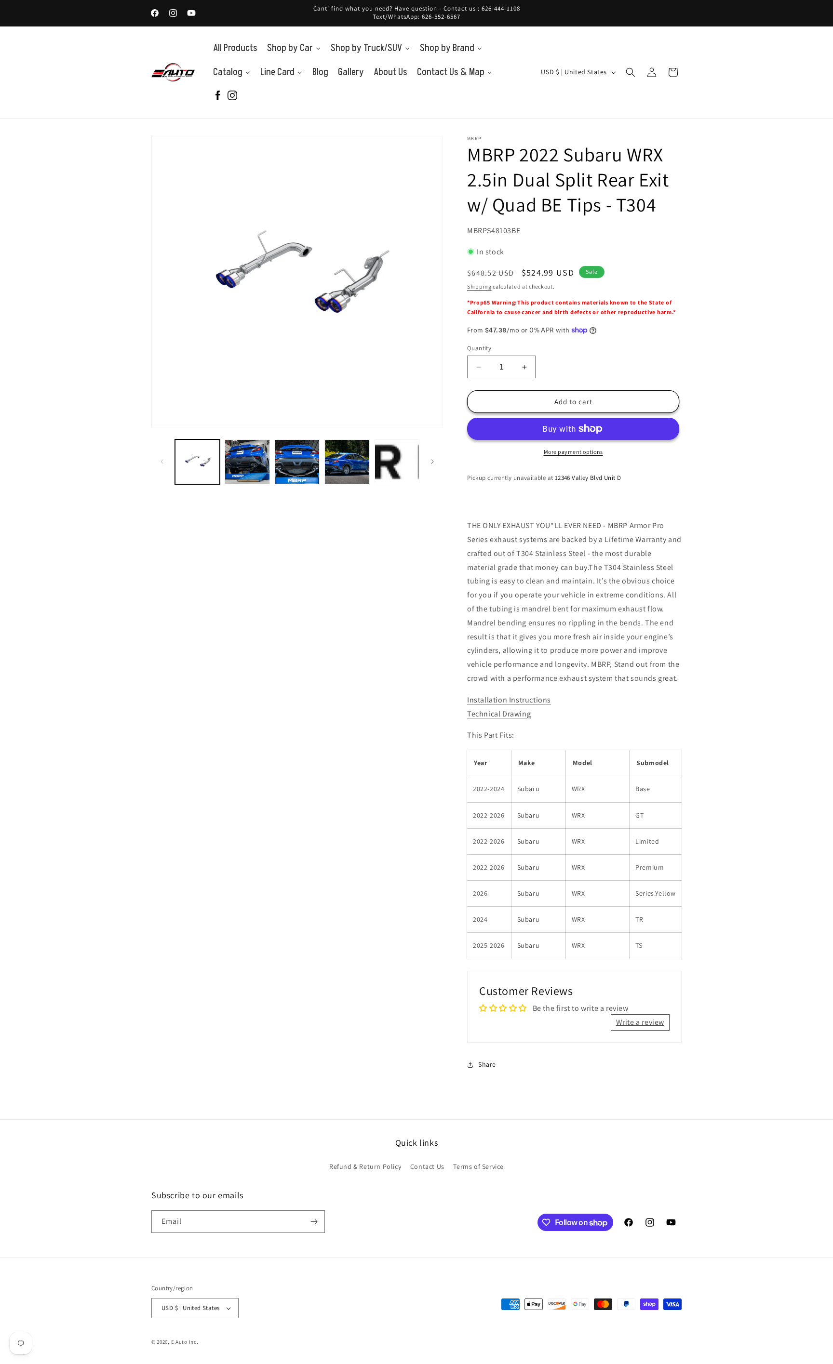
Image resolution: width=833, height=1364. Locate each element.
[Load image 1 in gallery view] (197, 461)
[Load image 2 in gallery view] (247, 461)
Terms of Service (478, 1166)
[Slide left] (162, 461)
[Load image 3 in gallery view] (297, 461)
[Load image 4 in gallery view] (346, 461)
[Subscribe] (313, 1221)
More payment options (573, 451)
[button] (630, 72)
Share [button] (487, 1064)
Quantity (479, 348)
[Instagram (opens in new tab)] (232, 96)
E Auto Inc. (185, 1341)
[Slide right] (432, 461)
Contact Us (427, 1166)
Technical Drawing (499, 714)
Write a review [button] (640, 1022)
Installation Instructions (509, 700)
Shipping (479, 286)
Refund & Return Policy (365, 1166)
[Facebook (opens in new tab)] (218, 96)
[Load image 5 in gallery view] (397, 461)
